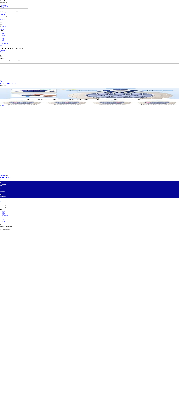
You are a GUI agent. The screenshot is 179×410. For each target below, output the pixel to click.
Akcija (3, 41)
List (0, 54)
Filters (1, 51)
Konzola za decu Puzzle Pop (5, 177)
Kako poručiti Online (4, 5)
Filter (18, 60)
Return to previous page (3, 50)
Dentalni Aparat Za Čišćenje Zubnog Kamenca (9, 83)
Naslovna (3, 38)
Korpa (3, 40)
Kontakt (2, 7)
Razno (3, 222)
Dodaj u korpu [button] (2, 81)
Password (1, 17)
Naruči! (1, 45)
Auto (2, 218)
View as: (1, 53)
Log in (1, 22)
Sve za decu (3, 35)
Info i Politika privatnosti (4, 6)
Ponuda (3, 39)
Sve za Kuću (4, 222)
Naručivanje (3, 213)
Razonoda (3, 33)
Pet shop (3, 32)
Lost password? (2, 19)
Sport (2, 34)
